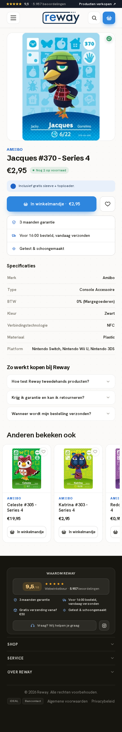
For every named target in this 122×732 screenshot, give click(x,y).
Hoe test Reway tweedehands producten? (50, 381)
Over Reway (19, 672)
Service (15, 658)
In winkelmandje (30, 531)
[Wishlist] (107, 204)
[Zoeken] (94, 18)
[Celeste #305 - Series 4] (27, 493)
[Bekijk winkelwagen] (109, 18)
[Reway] (61, 18)
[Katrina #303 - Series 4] (78, 493)
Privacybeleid (103, 701)
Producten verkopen (97, 4)
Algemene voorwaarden (67, 701)
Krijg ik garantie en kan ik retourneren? (48, 397)
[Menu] (13, 18)
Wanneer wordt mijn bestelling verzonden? (51, 413)
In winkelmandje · (55, 204)
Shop (12, 644)
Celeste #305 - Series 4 (22, 507)
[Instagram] (104, 625)
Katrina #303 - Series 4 (73, 507)
